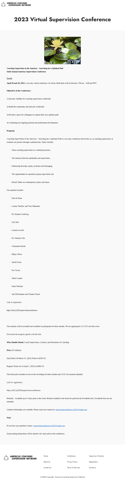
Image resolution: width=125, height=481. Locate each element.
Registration (93, 462)
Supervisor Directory (96, 456)
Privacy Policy (72, 462)
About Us (47, 462)
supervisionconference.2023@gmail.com (71, 410)
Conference (71, 456)
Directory (92, 467)
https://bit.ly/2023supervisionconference (23, 390)
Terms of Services (73, 467)
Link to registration (14, 302)
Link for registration (14, 382)
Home (46, 456)
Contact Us (47, 467)
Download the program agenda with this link (24, 334)
